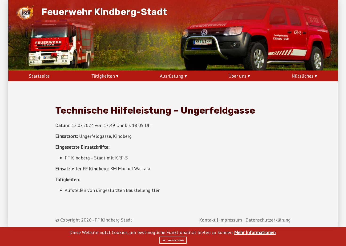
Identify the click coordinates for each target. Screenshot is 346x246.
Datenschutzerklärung (268, 220)
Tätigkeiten (103, 76)
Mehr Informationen (255, 232)
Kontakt (207, 220)
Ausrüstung (171, 76)
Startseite (39, 76)
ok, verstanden (173, 240)
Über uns (237, 76)
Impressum (230, 220)
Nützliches (303, 76)
